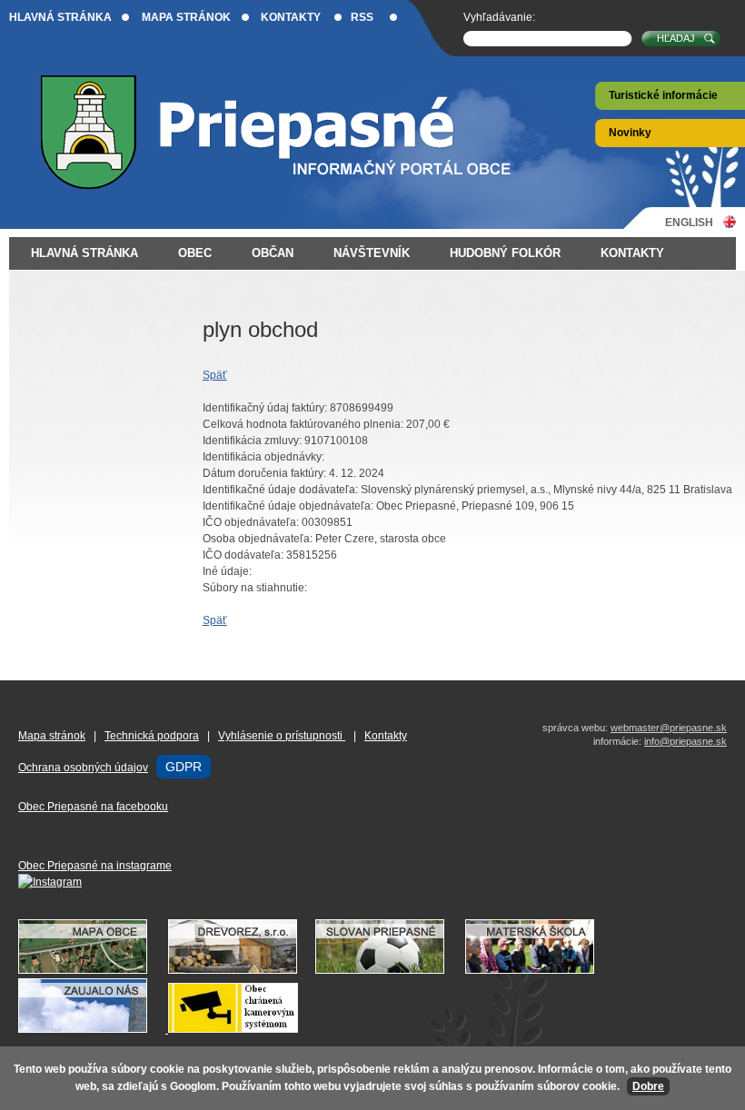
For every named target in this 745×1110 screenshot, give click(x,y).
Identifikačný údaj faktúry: (265, 407)
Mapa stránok (186, 17)
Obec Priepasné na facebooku (93, 806)
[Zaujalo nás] (167, 1029)
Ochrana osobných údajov (83, 767)
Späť (215, 375)
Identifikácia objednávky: (263, 457)
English (689, 222)
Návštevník (371, 253)
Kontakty (291, 17)
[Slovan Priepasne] (388, 970)
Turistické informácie (663, 95)
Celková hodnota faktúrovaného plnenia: (303, 424)
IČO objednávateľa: (251, 522)
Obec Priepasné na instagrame (95, 865)
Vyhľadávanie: (499, 17)
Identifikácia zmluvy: (252, 440)
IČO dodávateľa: (243, 555)
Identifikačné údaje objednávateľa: (288, 506)
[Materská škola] (538, 970)
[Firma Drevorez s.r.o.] (241, 970)
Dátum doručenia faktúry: (264, 473)
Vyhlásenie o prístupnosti (281, 735)
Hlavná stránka (60, 17)
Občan (272, 253)
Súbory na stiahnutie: (255, 587)
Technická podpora (151, 735)
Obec (195, 253)
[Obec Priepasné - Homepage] (290, 132)
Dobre (648, 1086)
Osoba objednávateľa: (258, 538)
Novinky (630, 132)
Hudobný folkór (505, 253)
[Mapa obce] (91, 970)
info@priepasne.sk (685, 741)
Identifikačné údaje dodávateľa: (280, 489)
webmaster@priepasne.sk (669, 727)
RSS (362, 17)
